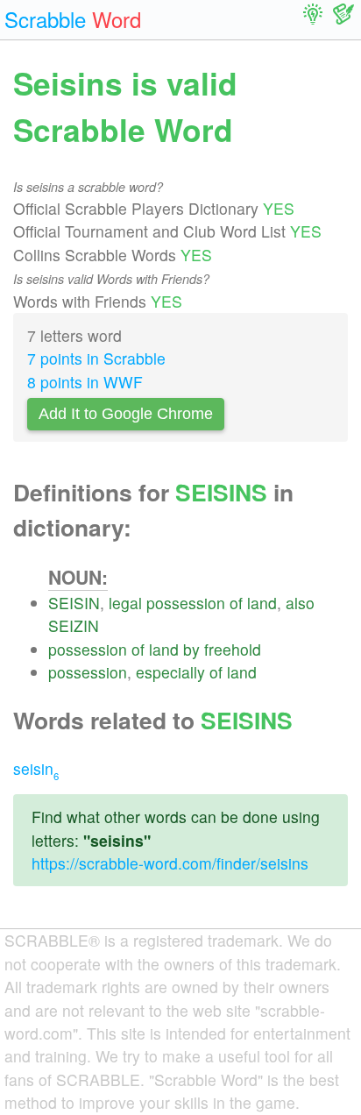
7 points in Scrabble (96, 358)
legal (125, 603)
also (300, 603)
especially (170, 672)
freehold (232, 649)
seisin (36, 768)
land (262, 603)
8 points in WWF (85, 382)
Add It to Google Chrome (126, 414)
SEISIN (74, 603)
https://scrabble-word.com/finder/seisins (170, 863)
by (191, 649)
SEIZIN (73, 625)
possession (185, 603)
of (236, 603)
